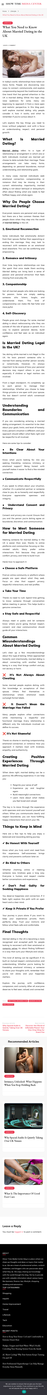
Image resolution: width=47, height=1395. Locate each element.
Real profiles (8, 1004)
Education (7, 1325)
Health (6, 1298)
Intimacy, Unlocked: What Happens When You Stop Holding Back (23, 1083)
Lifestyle (7, 23)
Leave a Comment (9, 45)
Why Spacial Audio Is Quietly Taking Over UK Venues (23, 1139)
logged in (19, 1232)
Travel (5, 1309)
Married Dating (35, 1001)
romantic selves (10, 948)
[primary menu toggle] (3, 4)
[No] (44, 1388)
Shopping (7, 1293)
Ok (24, 1392)
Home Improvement (12, 1304)
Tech (5, 1320)
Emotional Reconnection (17, 1001)
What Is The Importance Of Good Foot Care (22, 1195)
